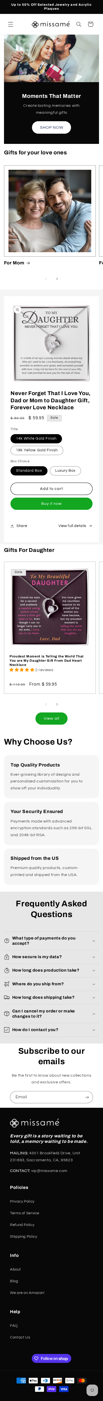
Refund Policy (22, 1225)
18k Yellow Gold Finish (37, 450)
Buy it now (51, 504)
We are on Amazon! (27, 1293)
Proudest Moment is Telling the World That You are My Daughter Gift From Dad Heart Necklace (47, 660)
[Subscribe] (87, 1097)
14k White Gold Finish (36, 438)
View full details (72, 526)
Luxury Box (65, 470)
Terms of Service (24, 1213)
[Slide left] (46, 278)
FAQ (14, 1326)
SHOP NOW (51, 127)
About (15, 1269)
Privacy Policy (22, 1201)
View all (51, 718)
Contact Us (20, 1337)
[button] (10, 24)
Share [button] (21, 526)
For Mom (14, 262)
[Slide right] (57, 278)
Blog (14, 1281)
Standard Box (29, 470)
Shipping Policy (23, 1236)
